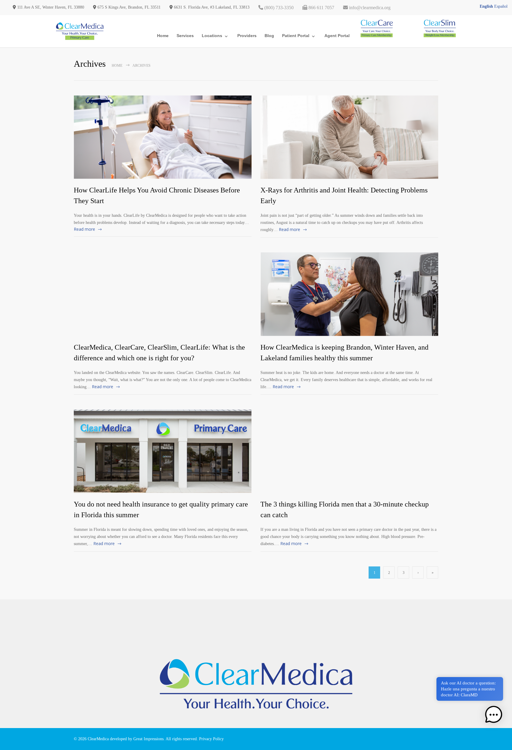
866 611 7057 (320, 7)
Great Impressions (148, 739)
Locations (212, 35)
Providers (247, 35)
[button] (493, 715)
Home (163, 35)
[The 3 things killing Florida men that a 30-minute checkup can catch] (349, 451)
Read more (84, 229)
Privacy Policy (211, 739)
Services (185, 35)
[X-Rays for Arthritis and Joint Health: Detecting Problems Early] (349, 137)
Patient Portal (295, 35)
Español (501, 6)
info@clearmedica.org (369, 7)
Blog (269, 35)
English (486, 6)
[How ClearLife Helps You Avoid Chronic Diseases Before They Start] (163, 137)
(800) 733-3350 (278, 7)
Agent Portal (337, 35)
